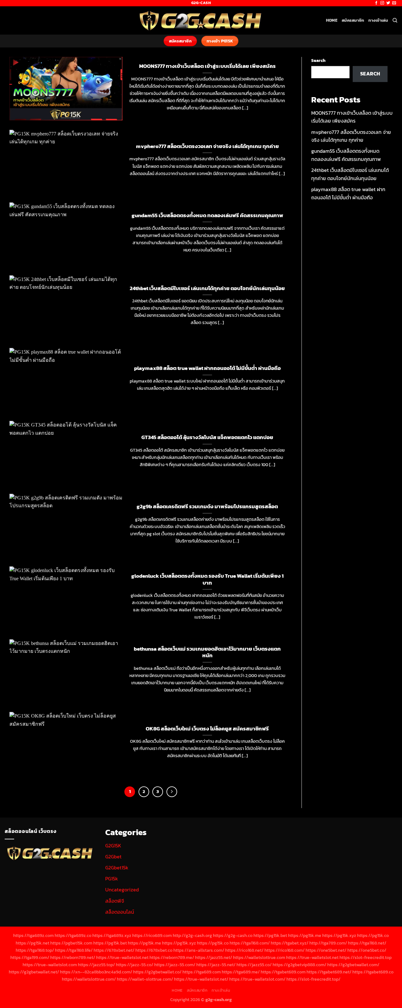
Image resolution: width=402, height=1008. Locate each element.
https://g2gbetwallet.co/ (157, 971)
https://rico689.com (152, 935)
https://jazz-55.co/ (134, 964)
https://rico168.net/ (244, 950)
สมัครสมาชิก (353, 20)
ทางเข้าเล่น (378, 20)
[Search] (395, 20)
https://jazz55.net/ (213, 957)
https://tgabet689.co (373, 971)
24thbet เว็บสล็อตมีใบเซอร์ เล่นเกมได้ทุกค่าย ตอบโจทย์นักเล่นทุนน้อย (207, 288)
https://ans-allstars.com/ (198, 950)
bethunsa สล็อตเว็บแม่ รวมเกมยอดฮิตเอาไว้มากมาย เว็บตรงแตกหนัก (207, 652)
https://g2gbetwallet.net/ (34, 971)
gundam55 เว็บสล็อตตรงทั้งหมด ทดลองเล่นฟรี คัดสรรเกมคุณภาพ (207, 215)
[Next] (171, 791)
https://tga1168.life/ (74, 950)
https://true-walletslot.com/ (257, 979)
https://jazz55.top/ (96, 964)
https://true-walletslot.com (50, 964)
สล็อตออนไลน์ (119, 912)
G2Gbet (113, 856)
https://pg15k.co (373, 935)
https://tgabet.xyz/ (289, 942)
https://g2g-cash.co (233, 935)
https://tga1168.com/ (250, 942)
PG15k (111, 878)
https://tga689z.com (33, 935)
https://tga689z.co (73, 935)
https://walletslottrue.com (259, 957)
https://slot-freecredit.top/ (313, 979)
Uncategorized (122, 889)
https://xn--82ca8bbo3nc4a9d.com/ (96, 971)
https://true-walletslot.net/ (201, 979)
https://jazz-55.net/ (216, 964)
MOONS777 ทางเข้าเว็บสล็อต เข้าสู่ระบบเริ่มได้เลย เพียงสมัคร (207, 66)
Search (318, 60)
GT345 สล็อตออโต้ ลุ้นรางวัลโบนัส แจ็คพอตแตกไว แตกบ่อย (207, 437)
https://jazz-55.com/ (174, 964)
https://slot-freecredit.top (366, 957)
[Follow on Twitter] (388, 3)
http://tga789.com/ (328, 942)
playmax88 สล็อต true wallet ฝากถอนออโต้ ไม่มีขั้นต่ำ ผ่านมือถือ (207, 368)
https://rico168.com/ (284, 950)
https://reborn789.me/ (171, 957)
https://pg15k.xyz (339, 935)
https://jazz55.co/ (254, 964)
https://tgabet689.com (283, 971)
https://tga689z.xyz (111, 935)
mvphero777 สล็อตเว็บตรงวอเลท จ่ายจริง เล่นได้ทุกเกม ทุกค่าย (207, 146)
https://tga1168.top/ (35, 950)
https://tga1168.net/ (367, 942)
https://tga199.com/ (29, 957)
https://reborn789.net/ (72, 957)
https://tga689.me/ (241, 971)
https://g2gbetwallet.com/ (353, 964)
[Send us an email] (394, 3)
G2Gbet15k (116, 867)
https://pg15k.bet (270, 935)
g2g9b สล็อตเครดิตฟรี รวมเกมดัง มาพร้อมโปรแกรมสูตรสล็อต (207, 506)
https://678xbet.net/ (114, 950)
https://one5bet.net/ (326, 950)
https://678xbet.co (153, 950)
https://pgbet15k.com (71, 942)
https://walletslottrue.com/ (89, 979)
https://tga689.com (201, 971)
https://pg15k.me (304, 935)
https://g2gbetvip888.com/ (299, 964)
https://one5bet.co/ (366, 950)
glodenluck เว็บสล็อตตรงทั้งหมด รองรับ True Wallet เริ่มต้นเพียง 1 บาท (207, 579)
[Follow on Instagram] (382, 3)
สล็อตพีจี (114, 901)
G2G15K (113, 845)
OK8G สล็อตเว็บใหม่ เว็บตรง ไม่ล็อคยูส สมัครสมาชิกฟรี (207, 728)
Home (331, 20)
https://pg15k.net (32, 942)
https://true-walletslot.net (122, 957)
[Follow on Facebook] (376, 3)
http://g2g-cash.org (192, 935)
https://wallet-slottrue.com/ (145, 979)
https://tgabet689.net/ (329, 971)
